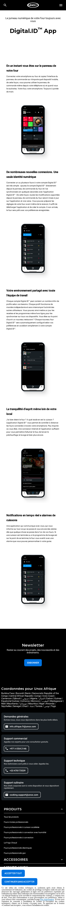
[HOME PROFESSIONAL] (33, 5)
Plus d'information (47, 899)
